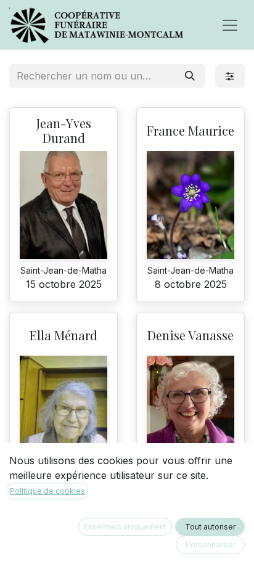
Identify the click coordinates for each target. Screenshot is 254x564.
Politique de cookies (47, 491)
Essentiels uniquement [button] (125, 526)
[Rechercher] (189, 76)
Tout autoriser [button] (210, 526)
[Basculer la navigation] (230, 24)
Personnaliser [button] (211, 544)
